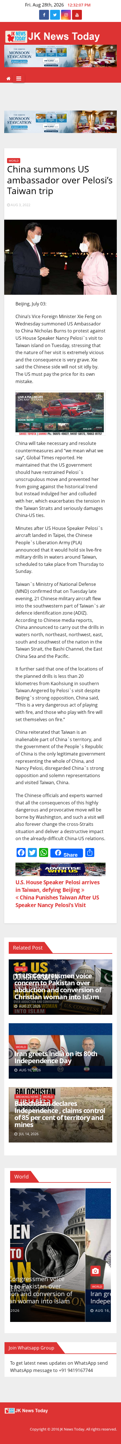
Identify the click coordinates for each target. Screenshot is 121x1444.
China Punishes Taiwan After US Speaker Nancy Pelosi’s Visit (57, 901)
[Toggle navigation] (19, 78)
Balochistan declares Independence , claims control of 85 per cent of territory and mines (59, 1114)
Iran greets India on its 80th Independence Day (55, 1057)
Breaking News (27, 1097)
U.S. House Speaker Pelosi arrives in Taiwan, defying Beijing (57, 886)
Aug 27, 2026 (32, 1310)
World (14, 161)
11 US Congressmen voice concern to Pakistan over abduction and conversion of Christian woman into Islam (57, 986)
